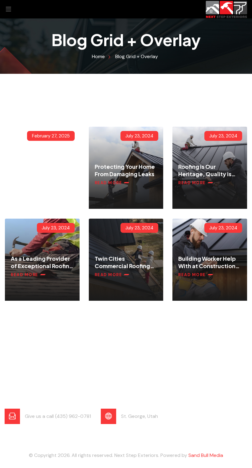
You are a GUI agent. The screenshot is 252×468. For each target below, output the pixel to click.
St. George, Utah (139, 416)
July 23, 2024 (139, 136)
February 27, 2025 (51, 136)
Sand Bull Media (205, 455)
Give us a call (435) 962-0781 (58, 416)
